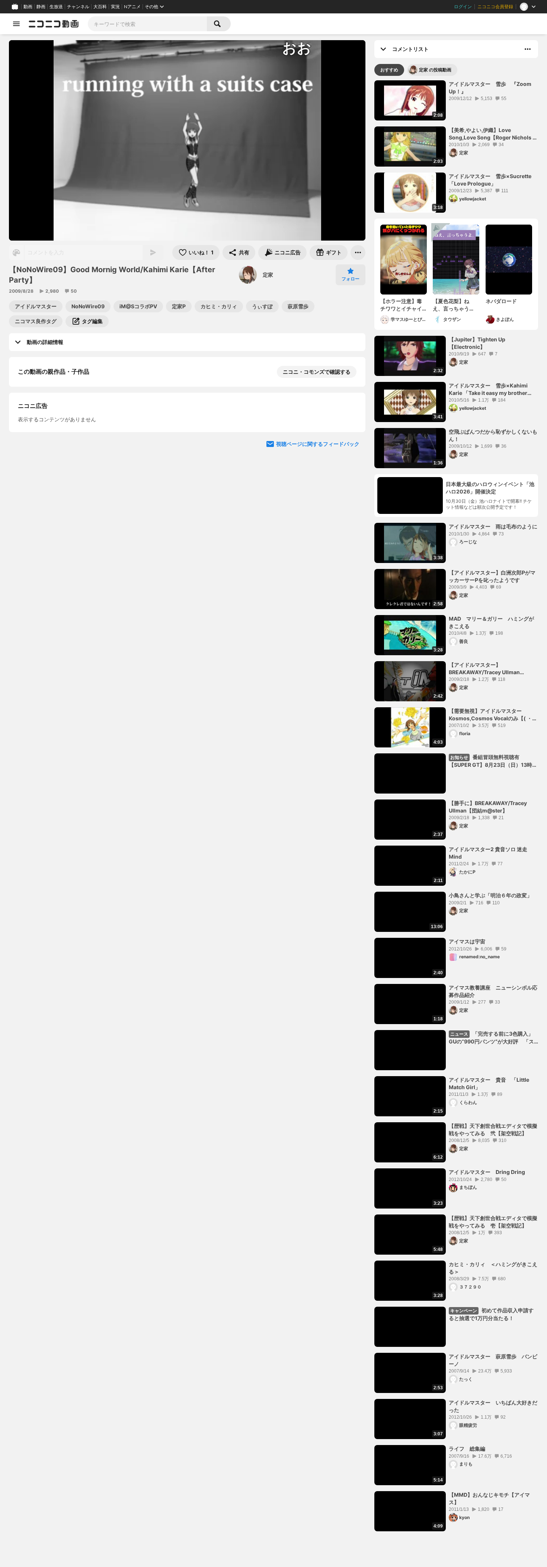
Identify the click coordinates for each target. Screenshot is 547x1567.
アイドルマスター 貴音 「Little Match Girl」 (489, 1083)
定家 (268, 274)
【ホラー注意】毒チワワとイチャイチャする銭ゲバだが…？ (401, 305)
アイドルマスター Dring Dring (487, 1172)
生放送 (56, 6)
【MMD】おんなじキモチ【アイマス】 (489, 1498)
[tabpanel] (456, 805)
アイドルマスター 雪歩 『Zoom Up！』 (490, 87)
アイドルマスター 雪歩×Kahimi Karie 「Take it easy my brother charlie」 (488, 389)
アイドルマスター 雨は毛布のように (493, 526)
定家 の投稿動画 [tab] (435, 70)
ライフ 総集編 (467, 1448)
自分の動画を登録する (60, 448)
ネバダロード (501, 301)
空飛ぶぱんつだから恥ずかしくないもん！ (493, 435)
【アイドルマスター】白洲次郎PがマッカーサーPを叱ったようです (492, 576)
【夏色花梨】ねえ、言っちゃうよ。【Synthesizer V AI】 (456, 305)
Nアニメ (132, 6)
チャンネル (78, 6)
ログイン (463, 6)
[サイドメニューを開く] (16, 23)
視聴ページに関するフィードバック (317, 588)
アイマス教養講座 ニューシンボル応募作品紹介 (493, 991)
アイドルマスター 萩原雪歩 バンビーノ (493, 1360)
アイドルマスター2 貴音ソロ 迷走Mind (488, 853)
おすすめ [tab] (389, 70)
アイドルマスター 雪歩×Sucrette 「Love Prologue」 (493, 180)
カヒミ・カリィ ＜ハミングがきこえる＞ (493, 1268)
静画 (40, 6)
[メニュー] (358, 252)
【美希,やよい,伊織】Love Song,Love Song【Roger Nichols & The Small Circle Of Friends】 (492, 134)
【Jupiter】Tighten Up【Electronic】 (477, 343)
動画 (27, 6)
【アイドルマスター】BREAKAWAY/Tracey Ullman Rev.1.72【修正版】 (484, 669)
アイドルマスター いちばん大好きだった (493, 1406)
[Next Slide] (350, 518)
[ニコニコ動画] (53, 24)
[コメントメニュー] (527, 49)
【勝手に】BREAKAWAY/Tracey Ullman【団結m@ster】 (488, 807)
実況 (115, 6)
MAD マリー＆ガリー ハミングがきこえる (491, 622)
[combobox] (147, 23)
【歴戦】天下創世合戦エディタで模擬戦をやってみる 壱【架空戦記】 (493, 1222)
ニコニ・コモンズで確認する (317, 372)
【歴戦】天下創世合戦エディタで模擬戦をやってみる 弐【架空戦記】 (493, 1129)
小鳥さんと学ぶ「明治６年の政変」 (490, 895)
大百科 (100, 6)
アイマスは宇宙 (467, 941)
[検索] (219, 23)
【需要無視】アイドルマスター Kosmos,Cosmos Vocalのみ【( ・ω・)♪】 (490, 715)
